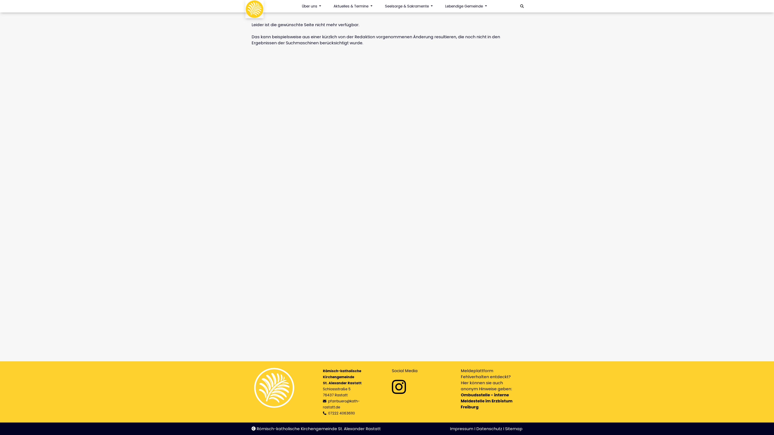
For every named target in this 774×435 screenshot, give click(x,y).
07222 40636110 (341, 413)
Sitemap (513, 429)
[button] (522, 6)
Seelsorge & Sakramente (407, 6)
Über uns (310, 6)
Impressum (461, 429)
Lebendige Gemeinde (464, 6)
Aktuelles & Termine (351, 6)
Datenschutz (489, 429)
